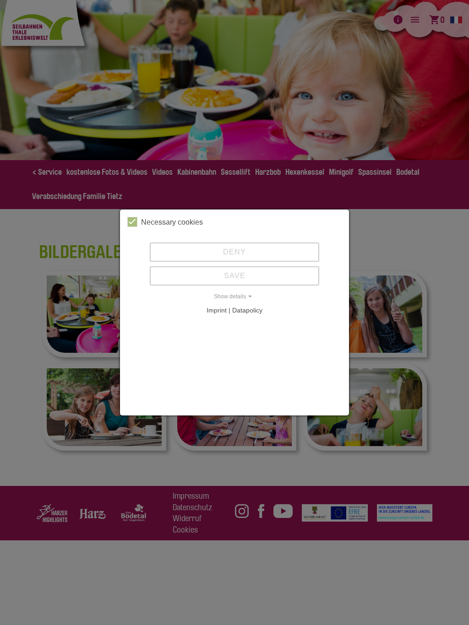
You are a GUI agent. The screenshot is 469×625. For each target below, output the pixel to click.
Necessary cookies (172, 222)
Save (234, 276)
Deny (234, 252)
